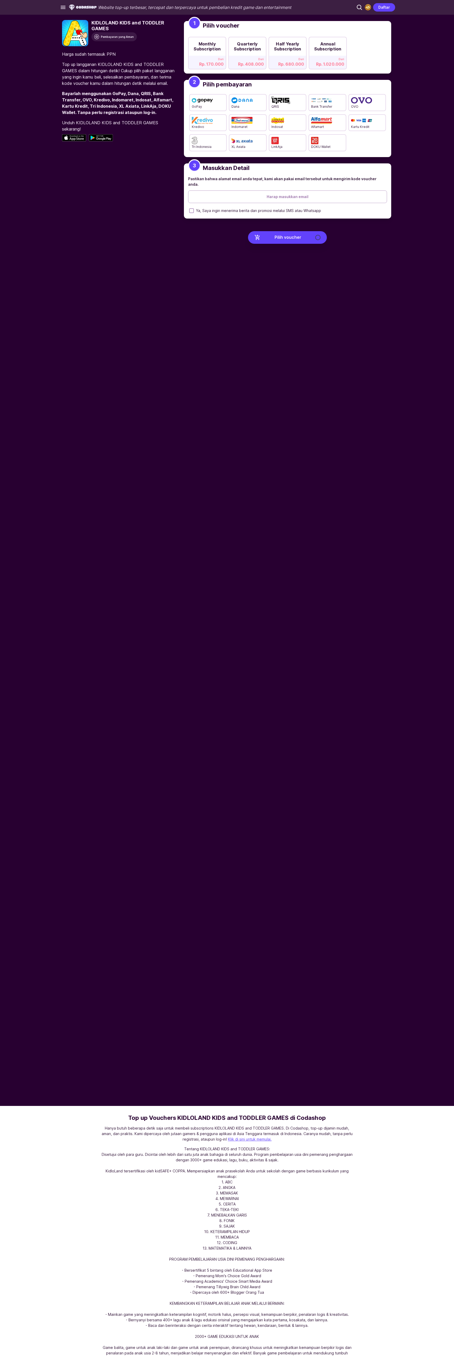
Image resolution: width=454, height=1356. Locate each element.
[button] (359, 7)
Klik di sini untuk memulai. (250, 1139)
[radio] (207, 51)
